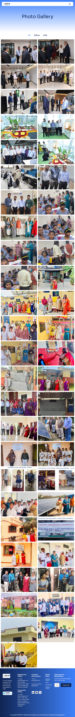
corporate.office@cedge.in (36, 684)
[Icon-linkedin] (33, 692)
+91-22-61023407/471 (35, 679)
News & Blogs (48, 679)
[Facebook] (36, 692)
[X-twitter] (40, 692)
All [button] (29, 35)
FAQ (47, 682)
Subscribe (66, 685)
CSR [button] (45, 35)
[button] (69, 4)
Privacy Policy (48, 687)
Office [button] (37, 35)
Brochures (49, 685)
